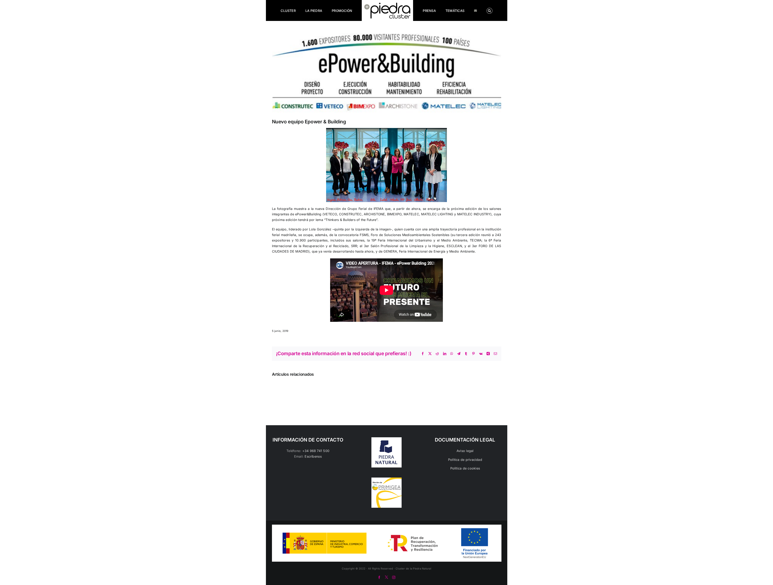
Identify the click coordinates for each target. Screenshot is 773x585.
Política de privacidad (465, 460)
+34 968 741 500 (316, 451)
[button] (473, 10)
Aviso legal (465, 451)
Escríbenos (313, 456)
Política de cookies (465, 468)
